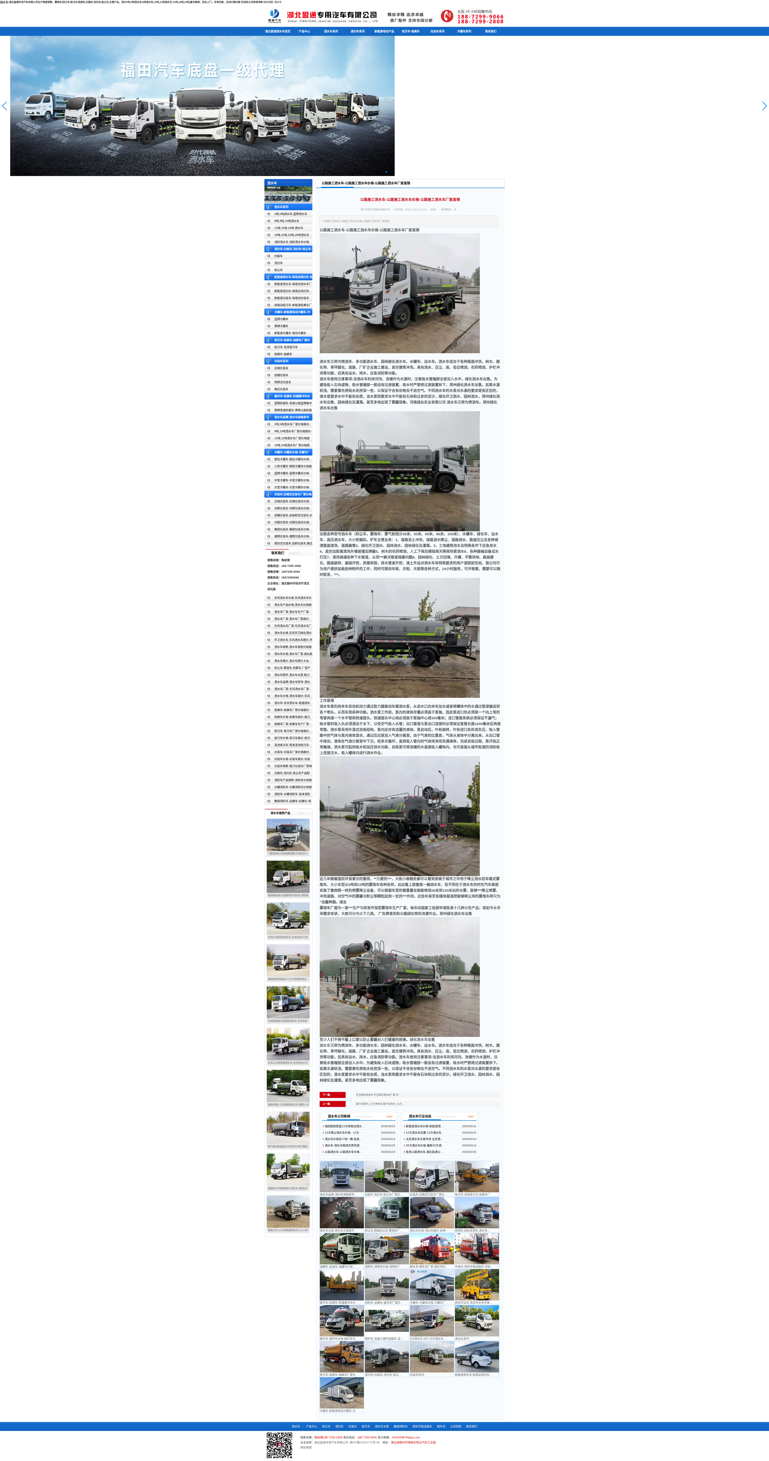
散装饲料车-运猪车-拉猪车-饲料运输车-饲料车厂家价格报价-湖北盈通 (287, 801)
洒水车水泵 (382, 1426)
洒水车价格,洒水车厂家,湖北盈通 (288, 654)
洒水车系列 (331, 31)
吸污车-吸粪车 (411, 31)
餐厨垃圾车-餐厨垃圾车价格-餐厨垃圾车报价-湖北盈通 (287, 530)
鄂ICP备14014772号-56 (365, 1442)
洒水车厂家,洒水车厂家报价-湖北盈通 (287, 619)
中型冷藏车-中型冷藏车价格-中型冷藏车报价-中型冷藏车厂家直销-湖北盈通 (287, 481)
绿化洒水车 (419, 1040)
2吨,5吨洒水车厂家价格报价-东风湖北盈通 (287, 425)
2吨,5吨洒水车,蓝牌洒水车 (290, 213)
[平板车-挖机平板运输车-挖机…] (477, 1248)
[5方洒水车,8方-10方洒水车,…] (432, 1320)
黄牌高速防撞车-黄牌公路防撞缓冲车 (288, 411)
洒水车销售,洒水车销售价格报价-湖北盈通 (288, 647)
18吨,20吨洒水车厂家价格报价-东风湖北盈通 (287, 446)
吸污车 (366, 1426)
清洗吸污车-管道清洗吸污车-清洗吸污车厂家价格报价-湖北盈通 (287, 745)
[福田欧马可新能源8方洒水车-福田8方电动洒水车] (288, 1169)
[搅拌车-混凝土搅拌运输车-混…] (387, 1320)
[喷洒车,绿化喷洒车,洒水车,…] (477, 1212)
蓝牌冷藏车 (281, 319)
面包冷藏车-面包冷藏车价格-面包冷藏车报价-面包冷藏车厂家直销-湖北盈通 (287, 460)
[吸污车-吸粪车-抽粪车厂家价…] (342, 1356)
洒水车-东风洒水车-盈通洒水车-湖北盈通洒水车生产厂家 (287, 703)
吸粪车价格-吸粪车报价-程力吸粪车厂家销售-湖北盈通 (287, 717)
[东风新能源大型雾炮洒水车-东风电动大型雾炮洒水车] (288, 1002)
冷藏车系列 (464, 31)
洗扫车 (278, 263)
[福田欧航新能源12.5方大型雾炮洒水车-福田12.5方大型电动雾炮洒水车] (288, 960)
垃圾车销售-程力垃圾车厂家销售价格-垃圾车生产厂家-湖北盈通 (288, 766)
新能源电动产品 (384, 31)
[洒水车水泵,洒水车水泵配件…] (342, 1212)
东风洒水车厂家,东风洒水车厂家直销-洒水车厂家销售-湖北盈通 (288, 626)
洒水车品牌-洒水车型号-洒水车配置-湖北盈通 (287, 682)
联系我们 (490, 31)
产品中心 (304, 31)
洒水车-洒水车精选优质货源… (343, 1145)
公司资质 (455, 1426)
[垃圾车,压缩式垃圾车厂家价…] (432, 1176)
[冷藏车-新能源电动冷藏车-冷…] (342, 1393)
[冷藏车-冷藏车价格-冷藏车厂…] (432, 1284)
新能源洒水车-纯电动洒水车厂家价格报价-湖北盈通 (288, 284)
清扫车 (339, 1426)
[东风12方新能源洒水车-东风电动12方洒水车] (288, 1044)
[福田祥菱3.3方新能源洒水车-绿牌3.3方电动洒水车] (288, 1086)
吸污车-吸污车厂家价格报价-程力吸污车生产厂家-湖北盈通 (287, 731)
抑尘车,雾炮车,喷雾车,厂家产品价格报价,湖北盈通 (287, 668)
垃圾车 (352, 1426)
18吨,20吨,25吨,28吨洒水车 (291, 234)
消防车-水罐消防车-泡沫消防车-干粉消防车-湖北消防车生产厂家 (287, 794)
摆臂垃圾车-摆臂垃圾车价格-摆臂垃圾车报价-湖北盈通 (287, 537)
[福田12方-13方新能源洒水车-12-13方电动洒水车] (288, 1211)
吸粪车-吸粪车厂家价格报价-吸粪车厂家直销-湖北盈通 (287, 710)
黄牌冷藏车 (281, 326)
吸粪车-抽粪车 (283, 354)
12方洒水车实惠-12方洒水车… (425, 1132)
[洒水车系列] (477, 1320)
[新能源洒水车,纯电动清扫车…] (477, 1356)
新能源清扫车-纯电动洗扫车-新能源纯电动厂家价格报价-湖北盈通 (287, 291)
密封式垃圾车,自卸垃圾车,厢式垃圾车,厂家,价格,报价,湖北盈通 (288, 544)
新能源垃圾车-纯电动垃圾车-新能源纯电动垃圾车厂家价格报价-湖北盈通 (287, 298)
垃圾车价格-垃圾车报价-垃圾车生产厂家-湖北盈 (287, 759)
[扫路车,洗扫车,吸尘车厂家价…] (387, 1176)
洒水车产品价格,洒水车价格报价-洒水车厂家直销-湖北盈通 (288, 605)
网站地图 (268, 2)
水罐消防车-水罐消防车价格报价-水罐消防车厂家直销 (288, 787)
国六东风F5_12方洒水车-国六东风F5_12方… (380, 1104)
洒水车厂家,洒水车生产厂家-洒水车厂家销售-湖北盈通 (287, 612)
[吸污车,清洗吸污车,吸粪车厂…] (477, 1176)
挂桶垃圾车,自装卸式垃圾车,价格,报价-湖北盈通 (288, 516)
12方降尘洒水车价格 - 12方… (343, 1132)
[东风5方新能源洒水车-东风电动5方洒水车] (288, 918)
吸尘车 (278, 270)
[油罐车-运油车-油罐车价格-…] (342, 1248)
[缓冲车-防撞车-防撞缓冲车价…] (342, 1284)
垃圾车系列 (438, 31)
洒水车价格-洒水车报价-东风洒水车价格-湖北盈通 (287, 696)
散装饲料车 (401, 1426)
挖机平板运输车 (422, 1426)
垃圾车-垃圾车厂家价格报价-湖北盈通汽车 (287, 752)
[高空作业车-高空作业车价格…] (477, 1284)
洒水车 (278, 2)
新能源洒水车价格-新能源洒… (424, 1126)
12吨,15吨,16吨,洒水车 (288, 227)
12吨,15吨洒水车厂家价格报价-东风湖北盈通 (287, 439)
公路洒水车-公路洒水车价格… (343, 1151)
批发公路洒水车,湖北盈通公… (424, 1151)
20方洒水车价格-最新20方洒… (425, 1145)
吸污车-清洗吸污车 (286, 347)
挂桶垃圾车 (281, 375)
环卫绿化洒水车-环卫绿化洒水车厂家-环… (378, 1095)
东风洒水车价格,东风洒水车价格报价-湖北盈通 (288, 598)
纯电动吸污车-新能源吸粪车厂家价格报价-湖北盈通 (288, 305)
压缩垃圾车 (281, 368)
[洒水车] (384, 15)
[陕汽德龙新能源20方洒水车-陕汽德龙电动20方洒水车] (288, 1127)
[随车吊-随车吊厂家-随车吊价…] (432, 1248)
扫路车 (278, 256)
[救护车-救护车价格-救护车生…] (342, 1320)
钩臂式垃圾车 (282, 382)
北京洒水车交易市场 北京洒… (424, 1139)
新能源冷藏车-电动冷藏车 (290, 333)
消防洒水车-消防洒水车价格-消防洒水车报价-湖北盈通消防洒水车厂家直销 (287, 242)
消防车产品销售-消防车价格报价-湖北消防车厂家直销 (288, 780)
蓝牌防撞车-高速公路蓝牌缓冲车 (288, 404)
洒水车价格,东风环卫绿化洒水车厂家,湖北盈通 (288, 633)
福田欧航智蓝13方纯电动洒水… (344, 1126)
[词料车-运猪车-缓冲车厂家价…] (387, 1284)
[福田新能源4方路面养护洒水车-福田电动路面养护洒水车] (288, 876)
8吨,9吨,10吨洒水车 (286, 220)
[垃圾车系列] (432, 1356)
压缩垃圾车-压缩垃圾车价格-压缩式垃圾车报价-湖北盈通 (287, 502)
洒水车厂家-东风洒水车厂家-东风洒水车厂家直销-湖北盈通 (287, 689)
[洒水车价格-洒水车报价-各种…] (432, 1212)
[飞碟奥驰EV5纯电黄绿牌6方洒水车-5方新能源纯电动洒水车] (288, 834)
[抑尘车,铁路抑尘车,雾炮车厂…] (387, 1212)
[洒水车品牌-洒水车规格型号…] (342, 1176)
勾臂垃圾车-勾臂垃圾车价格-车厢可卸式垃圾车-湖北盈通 (287, 509)
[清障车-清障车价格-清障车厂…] (387, 1248)
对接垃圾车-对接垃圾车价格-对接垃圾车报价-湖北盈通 (287, 523)
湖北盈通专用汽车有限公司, (332, 1442)
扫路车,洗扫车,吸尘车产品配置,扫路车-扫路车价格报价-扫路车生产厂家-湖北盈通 (288, 773)
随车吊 (441, 1426)
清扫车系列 (358, 31)
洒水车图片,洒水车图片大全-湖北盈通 (287, 661)
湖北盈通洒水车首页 (277, 31)
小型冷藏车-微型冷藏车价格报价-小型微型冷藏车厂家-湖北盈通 (288, 467)
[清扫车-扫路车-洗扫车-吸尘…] (387, 1356)
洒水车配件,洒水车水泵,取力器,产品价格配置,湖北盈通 (287, 675)
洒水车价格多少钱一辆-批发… (343, 1139)
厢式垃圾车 (281, 389)
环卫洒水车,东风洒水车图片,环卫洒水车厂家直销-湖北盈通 (288, 640)
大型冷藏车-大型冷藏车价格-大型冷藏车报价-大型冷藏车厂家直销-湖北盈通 (287, 488)
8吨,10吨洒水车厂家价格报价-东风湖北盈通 (288, 432)
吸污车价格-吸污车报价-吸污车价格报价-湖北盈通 (287, 738)
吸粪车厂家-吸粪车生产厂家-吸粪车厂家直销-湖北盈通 (287, 724)
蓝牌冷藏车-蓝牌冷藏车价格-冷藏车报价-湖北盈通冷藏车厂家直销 (287, 474)
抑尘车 (326, 1426)
